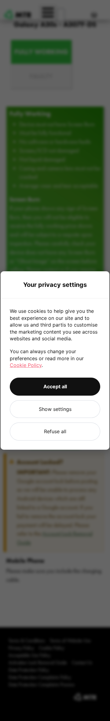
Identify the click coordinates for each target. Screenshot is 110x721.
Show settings (55, 409)
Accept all (55, 386)
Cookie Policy (26, 365)
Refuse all (55, 431)
